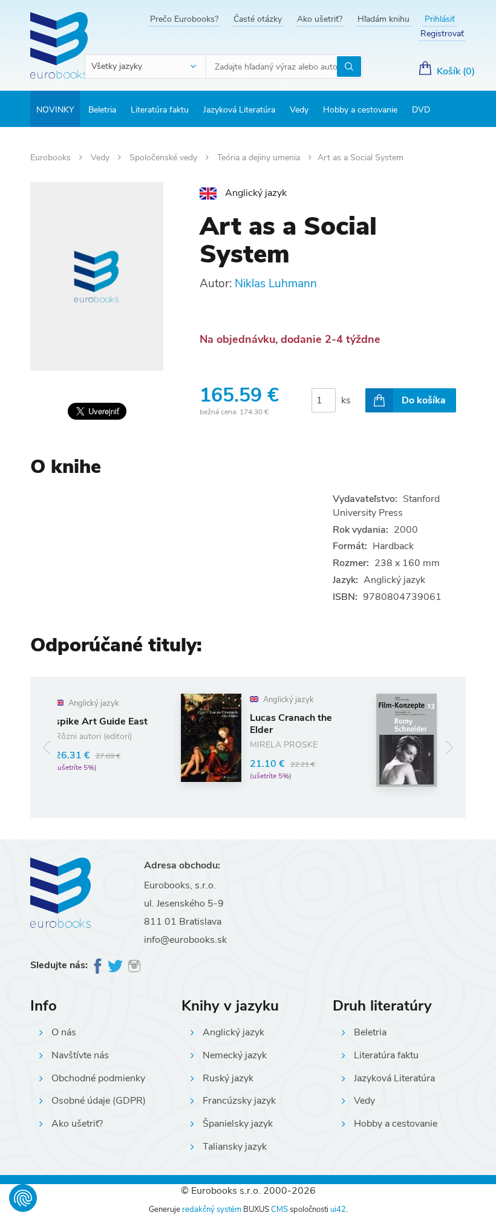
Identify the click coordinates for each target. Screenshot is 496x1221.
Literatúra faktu (160, 110)
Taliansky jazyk (235, 1146)
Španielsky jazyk (238, 1123)
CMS (279, 1209)
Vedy (299, 110)
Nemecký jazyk (235, 1055)
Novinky (55, 110)
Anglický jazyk (233, 1032)
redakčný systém (211, 1209)
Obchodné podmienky (98, 1078)
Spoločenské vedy (164, 157)
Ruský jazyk (228, 1078)
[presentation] (46, 747)
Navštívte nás (80, 1055)
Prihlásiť (440, 19)
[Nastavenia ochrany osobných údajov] (23, 1198)
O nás (63, 1032)
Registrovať (442, 33)
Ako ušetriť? (319, 19)
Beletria (102, 110)
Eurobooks (51, 157)
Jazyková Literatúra (239, 110)
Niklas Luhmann (276, 283)
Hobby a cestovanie (360, 110)
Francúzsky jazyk (239, 1100)
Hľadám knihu (383, 19)
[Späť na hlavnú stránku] (59, 45)
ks (346, 400)
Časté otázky (257, 19)
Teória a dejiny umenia (259, 157)
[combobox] (145, 66)
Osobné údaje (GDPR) (98, 1100)
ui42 (338, 1209)
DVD (421, 110)
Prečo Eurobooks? (184, 19)
